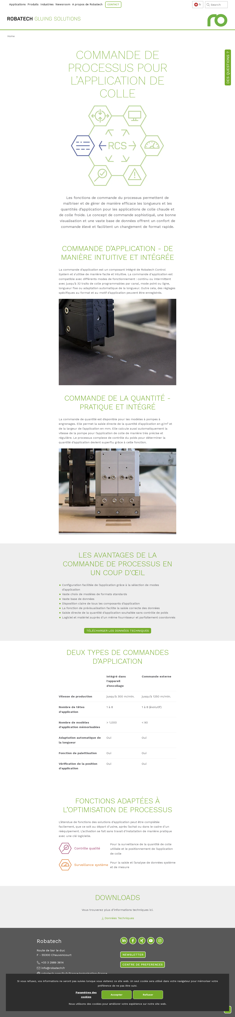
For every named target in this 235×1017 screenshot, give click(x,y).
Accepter (116, 994)
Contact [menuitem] (113, 4)
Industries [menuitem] (47, 4)
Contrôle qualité (87, 848)
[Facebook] (132, 940)
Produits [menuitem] (33, 4)
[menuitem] (7, 2)
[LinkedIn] (123, 940)
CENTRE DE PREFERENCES (142, 964)
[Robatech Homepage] (43, 19)
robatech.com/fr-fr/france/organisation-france (74, 973)
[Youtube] (150, 940)
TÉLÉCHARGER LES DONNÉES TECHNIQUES (117, 630)
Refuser (148, 994)
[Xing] (141, 940)
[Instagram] (159, 940)
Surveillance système (91, 865)
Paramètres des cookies (86, 994)
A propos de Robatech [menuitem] (87, 4)
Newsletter (132, 954)
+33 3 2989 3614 (52, 962)
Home (11, 36)
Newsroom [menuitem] (62, 4)
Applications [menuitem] (17, 4)
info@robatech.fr (53, 968)
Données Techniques (119, 918)
